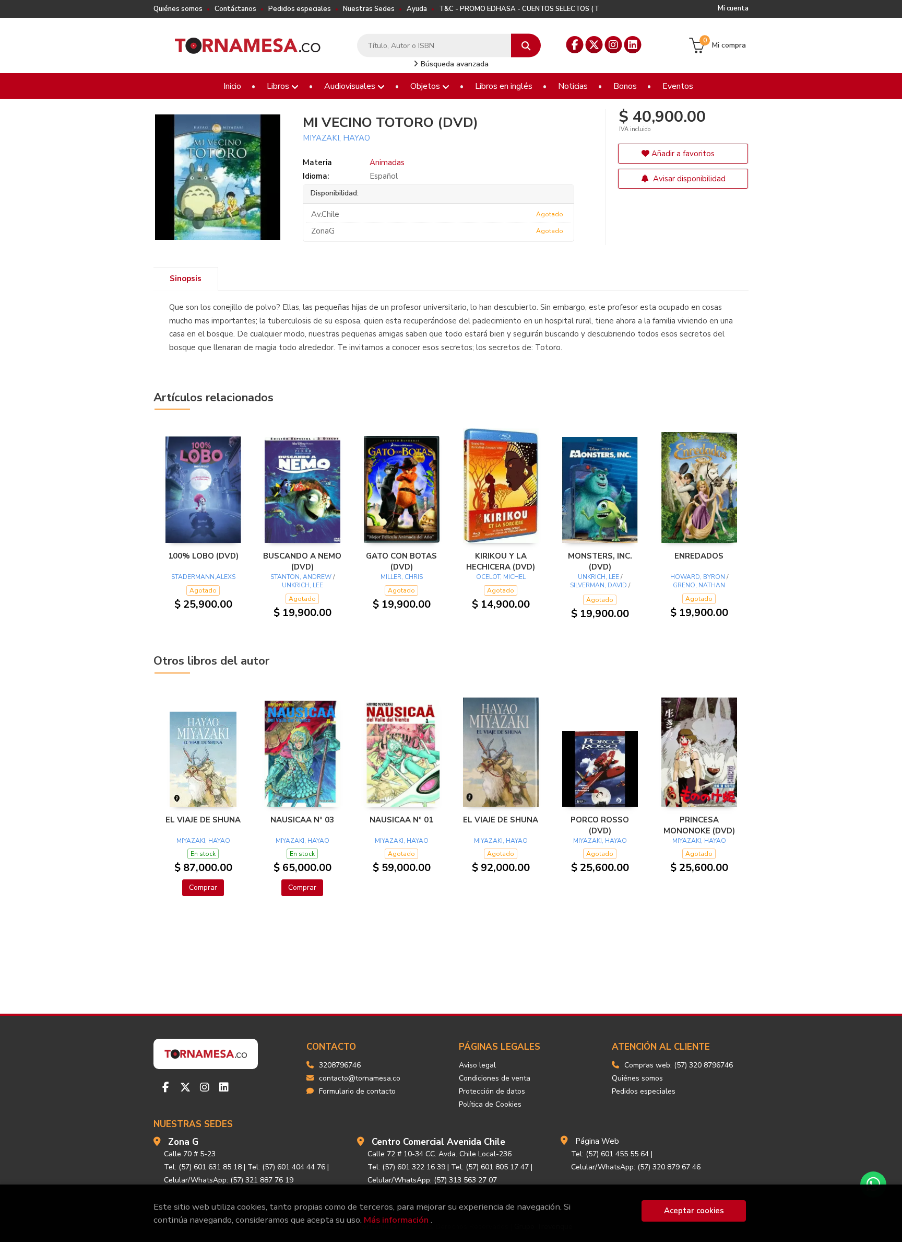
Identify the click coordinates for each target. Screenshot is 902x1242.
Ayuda (417, 9)
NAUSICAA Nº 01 (401, 820)
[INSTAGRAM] (613, 44)
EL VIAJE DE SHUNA (203, 820)
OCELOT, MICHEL (501, 577)
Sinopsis (185, 278)
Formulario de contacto (357, 1091)
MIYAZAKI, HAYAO (336, 138)
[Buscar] (526, 45)
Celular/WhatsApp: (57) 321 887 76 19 (228, 1180)
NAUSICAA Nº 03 (302, 820)
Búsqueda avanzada (454, 64)
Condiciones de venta (494, 1078)
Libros (279, 86)
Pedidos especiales (299, 9)
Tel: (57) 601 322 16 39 (406, 1167)
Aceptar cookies (694, 1210)
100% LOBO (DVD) (203, 556)
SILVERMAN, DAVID (598, 585)
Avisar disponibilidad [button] (688, 178)
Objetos (426, 86)
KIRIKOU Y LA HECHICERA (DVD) (500, 561)
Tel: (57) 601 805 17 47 (490, 1167)
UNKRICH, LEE (302, 585)
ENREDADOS (698, 556)
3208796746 (340, 1065)
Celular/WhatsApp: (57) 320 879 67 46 (636, 1167)
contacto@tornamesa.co (359, 1078)
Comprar (203, 887)
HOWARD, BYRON (697, 577)
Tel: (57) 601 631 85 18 (203, 1167)
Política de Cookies (490, 1104)
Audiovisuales (350, 86)
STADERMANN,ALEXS (203, 577)
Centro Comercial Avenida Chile (438, 1142)
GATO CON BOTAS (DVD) (401, 561)
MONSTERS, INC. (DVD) (600, 561)
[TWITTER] (594, 44)
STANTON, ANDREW (300, 577)
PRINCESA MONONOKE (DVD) (699, 825)
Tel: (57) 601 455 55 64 (610, 1154)
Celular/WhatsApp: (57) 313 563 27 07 (432, 1180)
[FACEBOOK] (575, 44)
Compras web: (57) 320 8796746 (678, 1065)
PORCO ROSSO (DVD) (600, 825)
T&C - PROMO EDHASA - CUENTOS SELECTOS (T (519, 9)
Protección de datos (492, 1091)
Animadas (387, 162)
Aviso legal (477, 1065)
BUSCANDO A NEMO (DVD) (302, 561)
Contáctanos (235, 9)
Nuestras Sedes (369, 9)
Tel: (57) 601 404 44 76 (286, 1167)
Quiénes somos (178, 9)
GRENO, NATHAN (699, 585)
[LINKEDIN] (633, 44)
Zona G (183, 1142)
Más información (396, 1220)
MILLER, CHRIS (402, 577)
